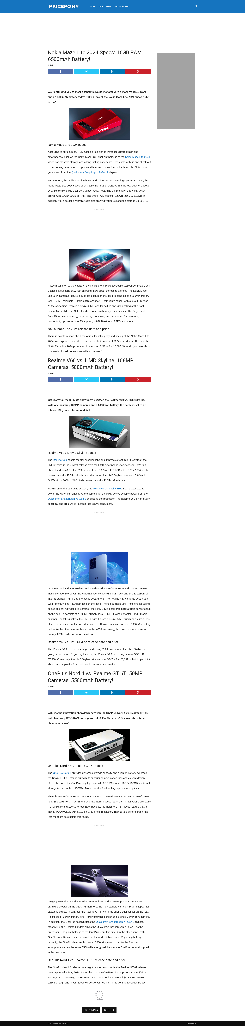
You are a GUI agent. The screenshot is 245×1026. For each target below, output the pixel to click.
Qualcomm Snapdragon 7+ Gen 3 (115, 921)
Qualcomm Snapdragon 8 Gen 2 (89, 172)
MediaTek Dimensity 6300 (107, 488)
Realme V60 (60, 460)
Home (92, 6)
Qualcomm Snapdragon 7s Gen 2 (67, 498)
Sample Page (191, 1023)
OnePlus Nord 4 (62, 773)
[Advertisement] (122, 30)
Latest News (105, 6)
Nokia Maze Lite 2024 (137, 157)
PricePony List (122, 6)
